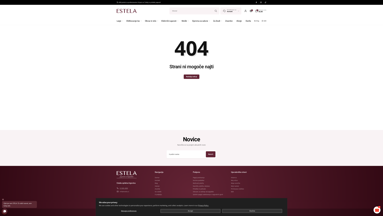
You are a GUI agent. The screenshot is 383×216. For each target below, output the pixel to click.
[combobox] (194, 10)
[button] (119, 21)
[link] (139, 2)
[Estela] (127, 177)
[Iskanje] (216, 11)
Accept (190, 211)
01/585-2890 (124, 188)
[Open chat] (4, 211)
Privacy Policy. (203, 205)
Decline (252, 211)
